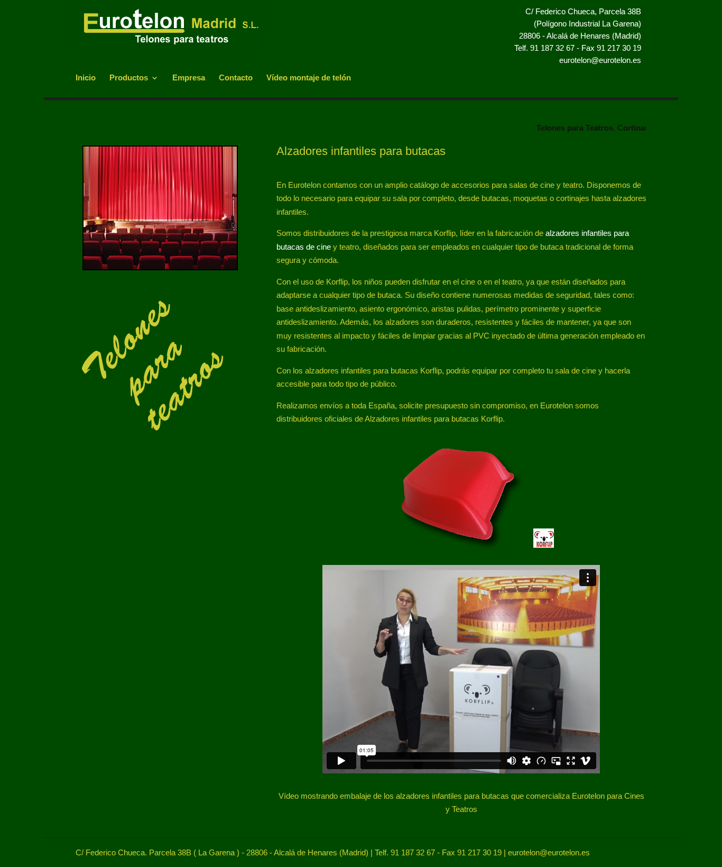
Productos (128, 78)
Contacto (236, 78)
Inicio (86, 78)
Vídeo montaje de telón (308, 78)
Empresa (188, 78)
